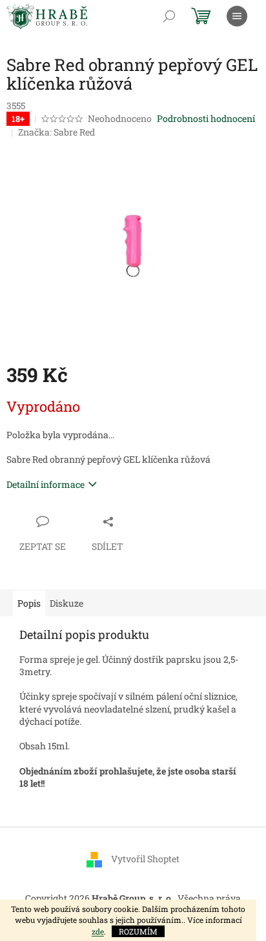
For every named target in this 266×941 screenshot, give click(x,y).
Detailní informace (45, 484)
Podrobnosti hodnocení (206, 118)
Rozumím (138, 931)
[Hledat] (169, 16)
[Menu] (237, 16)
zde (98, 931)
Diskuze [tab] (66, 603)
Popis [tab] (29, 603)
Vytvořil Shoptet (145, 858)
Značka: (56, 132)
